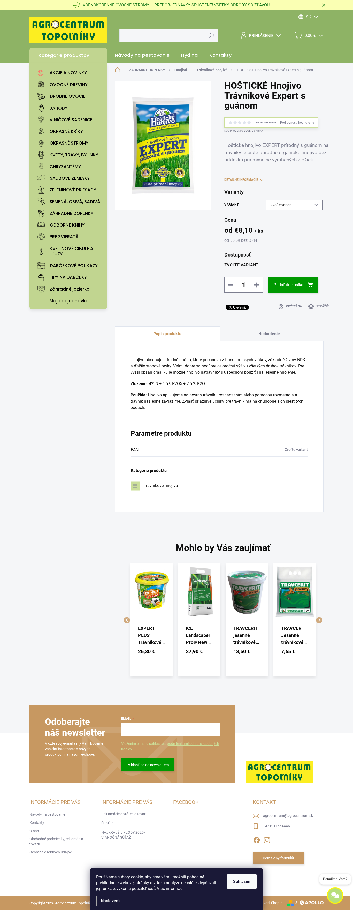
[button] (151, 651)
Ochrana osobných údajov (50, 852)
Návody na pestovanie (47, 814)
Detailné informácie (241, 180)
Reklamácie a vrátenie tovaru (124, 814)
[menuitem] (69, 73)
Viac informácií (171, 888)
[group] (151, 620)
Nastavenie (111, 900)
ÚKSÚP (107, 823)
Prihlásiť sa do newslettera (148, 765)
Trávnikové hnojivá (161, 485)
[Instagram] (267, 839)
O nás (34, 831)
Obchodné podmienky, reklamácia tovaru (56, 841)
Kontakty (36, 823)
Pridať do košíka (288, 284)
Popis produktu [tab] (167, 333)
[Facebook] (256, 839)
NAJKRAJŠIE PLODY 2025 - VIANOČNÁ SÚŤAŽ (123, 835)
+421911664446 (276, 826)
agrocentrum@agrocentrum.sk (288, 816)
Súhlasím (241, 881)
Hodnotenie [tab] (269, 333)
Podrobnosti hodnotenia (297, 122)
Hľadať (211, 35)
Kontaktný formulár (278, 858)
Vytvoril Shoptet (271, 903)
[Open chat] (335, 897)
